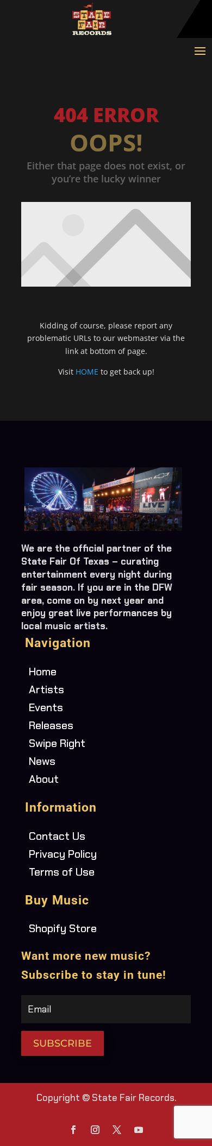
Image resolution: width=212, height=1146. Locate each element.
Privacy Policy (63, 854)
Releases (51, 725)
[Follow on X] (117, 1129)
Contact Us (57, 836)
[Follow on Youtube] (138, 1129)
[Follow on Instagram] (95, 1129)
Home (43, 671)
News (42, 761)
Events (46, 707)
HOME (87, 371)
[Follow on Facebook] (73, 1129)
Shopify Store (63, 928)
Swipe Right (57, 743)
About (44, 779)
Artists (46, 689)
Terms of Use (62, 872)
